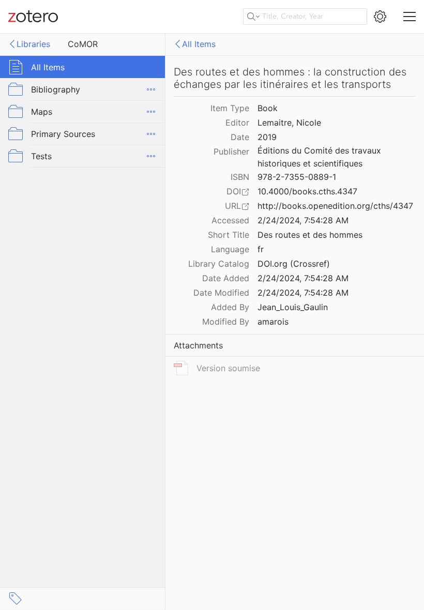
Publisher (231, 151)
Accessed (230, 220)
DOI (233, 191)
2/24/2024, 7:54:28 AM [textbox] (303, 220)
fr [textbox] (261, 249)
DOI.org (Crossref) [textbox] (294, 263)
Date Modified (221, 292)
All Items (199, 44)
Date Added (225, 278)
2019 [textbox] (267, 137)
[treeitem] (82, 67)
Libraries (33, 44)
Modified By (225, 321)
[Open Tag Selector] (15, 598)
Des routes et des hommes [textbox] (310, 235)
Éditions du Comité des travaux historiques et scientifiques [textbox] (321, 157)
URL (233, 206)
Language (230, 249)
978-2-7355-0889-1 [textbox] (297, 177)
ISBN (240, 177)
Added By (230, 307)
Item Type (229, 108)
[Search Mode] (253, 16)
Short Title (228, 235)
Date (240, 137)
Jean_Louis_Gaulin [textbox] (293, 307)
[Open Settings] (380, 16)
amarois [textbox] (273, 321)
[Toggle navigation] (409, 16)
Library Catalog (218, 263)
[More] (151, 89)
